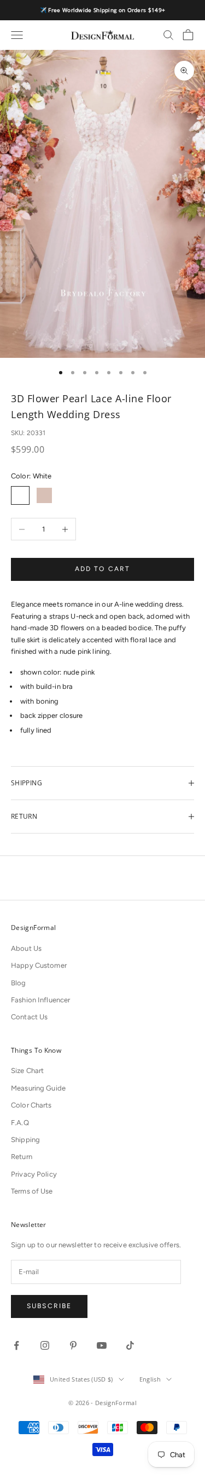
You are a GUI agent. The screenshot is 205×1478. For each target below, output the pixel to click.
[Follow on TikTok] (130, 1345)
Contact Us (29, 1017)
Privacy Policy (34, 1174)
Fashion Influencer (40, 1000)
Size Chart (27, 1070)
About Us (26, 948)
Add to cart (103, 569)
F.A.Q (20, 1123)
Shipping (25, 1139)
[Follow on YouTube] (101, 1345)
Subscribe (49, 1306)
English (150, 1379)
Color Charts (31, 1105)
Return (21, 1156)
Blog (18, 983)
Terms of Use (32, 1191)
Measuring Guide (38, 1088)
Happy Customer (39, 965)
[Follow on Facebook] (16, 1345)
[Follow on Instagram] (44, 1345)
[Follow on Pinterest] (73, 1345)
